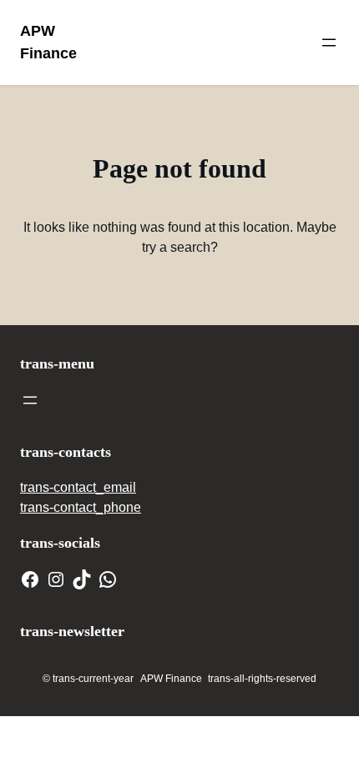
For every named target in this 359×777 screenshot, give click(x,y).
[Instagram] (56, 579)
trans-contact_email (78, 487)
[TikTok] (82, 579)
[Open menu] (329, 43)
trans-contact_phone (80, 507)
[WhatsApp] (108, 579)
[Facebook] (30, 579)
